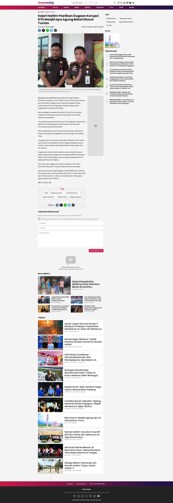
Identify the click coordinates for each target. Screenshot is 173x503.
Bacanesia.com (43, 12)
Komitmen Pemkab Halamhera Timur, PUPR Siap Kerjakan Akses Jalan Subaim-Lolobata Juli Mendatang (121, 87)
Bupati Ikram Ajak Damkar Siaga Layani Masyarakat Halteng (82, 388)
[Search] (96, 3)
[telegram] (51, 30)
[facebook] (39, 30)
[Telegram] (86, 495)
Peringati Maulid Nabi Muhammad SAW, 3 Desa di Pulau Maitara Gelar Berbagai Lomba (81, 374)
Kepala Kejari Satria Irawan (49, 197)
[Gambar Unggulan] (71, 60)
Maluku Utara (62, 197)
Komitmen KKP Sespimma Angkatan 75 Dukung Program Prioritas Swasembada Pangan (93, 309)
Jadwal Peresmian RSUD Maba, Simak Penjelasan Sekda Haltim (60, 299)
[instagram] (90, 495)
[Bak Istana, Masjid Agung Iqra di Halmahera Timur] (112, 41)
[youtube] (98, 495)
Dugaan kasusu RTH (57, 193)
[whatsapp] (47, 30)
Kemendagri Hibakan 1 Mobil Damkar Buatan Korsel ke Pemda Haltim (83, 342)
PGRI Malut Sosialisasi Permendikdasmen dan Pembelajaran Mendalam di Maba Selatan (80, 358)
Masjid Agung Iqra (75, 197)
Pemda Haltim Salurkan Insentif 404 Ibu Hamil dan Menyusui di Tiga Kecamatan (82, 434)
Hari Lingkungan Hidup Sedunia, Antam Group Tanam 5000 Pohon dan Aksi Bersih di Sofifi (93, 299)
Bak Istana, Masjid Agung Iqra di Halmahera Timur (82, 419)
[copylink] (55, 30)
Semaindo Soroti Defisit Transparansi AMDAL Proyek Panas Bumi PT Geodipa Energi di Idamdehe (60, 309)
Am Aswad (41, 27)
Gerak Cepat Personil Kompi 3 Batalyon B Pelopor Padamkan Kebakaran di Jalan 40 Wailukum (83, 326)
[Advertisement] (28, 41)
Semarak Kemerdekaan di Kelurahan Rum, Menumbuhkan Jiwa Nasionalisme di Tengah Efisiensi (82, 451)
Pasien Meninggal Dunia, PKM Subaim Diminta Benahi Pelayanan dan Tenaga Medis (122, 56)
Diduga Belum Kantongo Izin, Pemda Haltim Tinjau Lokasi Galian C (80, 465)
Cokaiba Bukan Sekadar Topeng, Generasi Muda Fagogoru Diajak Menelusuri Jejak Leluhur (82, 403)
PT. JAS (109, 25)
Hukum (52, 12)
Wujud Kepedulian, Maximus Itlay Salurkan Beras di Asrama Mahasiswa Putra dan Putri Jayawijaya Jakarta (86, 287)
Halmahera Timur (126, 18)
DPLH (46, 193)
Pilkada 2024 (111, 22)
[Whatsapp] (82, 495)
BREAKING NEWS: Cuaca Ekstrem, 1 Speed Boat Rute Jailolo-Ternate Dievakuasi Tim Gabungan (122, 101)
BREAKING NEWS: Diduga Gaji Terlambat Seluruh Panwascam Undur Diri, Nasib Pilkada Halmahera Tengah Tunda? (121, 95)
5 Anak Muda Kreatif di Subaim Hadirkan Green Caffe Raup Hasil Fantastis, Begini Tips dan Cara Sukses (122, 72)
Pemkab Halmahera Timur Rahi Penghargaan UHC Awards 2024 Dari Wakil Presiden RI (121, 79)
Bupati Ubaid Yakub (126, 22)
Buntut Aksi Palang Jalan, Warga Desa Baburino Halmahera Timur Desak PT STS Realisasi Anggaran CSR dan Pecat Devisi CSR (122, 65)
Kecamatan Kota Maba (73, 193)
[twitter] (43, 30)
